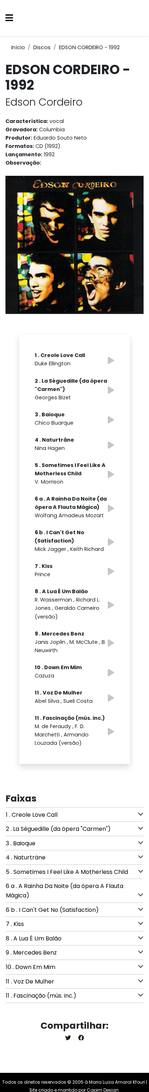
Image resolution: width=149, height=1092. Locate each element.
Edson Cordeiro (43, 102)
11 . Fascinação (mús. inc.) (41, 995)
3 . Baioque (20, 843)
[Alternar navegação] (9, 18)
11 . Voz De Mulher (30, 981)
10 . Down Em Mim (30, 967)
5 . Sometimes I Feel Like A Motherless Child (67, 872)
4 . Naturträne (26, 857)
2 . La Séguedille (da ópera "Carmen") (58, 829)
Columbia (52, 129)
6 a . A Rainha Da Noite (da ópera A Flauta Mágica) (64, 891)
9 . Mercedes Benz (31, 952)
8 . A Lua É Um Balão (33, 938)
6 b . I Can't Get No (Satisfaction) (52, 910)
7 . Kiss (15, 924)
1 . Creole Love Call (32, 815)
